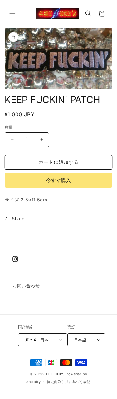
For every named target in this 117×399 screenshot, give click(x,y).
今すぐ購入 (58, 180)
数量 (9, 127)
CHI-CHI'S (55, 374)
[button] (12, 13)
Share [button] (18, 218)
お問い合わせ (26, 285)
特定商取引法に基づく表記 (68, 382)
